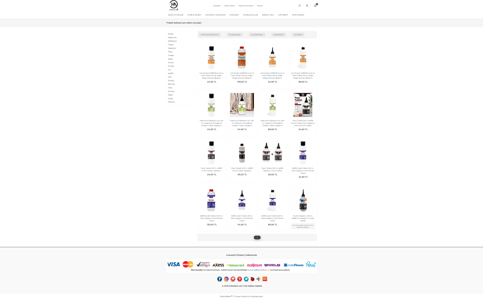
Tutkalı (171, 55)
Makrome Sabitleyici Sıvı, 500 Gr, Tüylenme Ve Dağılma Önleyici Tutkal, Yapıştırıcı (272, 123)
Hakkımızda (251, 255)
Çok (169, 77)
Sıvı (169, 70)
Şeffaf (170, 73)
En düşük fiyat (234, 35)
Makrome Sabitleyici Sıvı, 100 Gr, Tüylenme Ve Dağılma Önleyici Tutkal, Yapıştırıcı (211, 123)
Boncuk (171, 84)
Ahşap (170, 34)
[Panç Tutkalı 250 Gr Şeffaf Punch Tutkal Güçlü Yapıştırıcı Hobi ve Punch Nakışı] (303, 105)
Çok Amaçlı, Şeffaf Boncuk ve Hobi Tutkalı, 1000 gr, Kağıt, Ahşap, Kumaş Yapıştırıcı (242, 75)
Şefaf (170, 59)
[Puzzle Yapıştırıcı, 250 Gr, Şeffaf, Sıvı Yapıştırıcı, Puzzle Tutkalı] (303, 200)
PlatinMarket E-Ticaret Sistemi (234, 296)
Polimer (171, 102)
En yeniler (298, 35)
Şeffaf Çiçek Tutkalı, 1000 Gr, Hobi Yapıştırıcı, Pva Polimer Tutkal (211, 218)
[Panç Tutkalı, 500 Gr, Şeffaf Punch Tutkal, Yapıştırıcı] (242, 153)
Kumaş (171, 91)
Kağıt (170, 95)
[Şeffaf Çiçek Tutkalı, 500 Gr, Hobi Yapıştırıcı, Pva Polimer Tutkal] (272, 200)
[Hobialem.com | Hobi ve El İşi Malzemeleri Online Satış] (172, 10)
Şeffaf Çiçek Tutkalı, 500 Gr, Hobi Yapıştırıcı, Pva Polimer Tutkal (272, 218)
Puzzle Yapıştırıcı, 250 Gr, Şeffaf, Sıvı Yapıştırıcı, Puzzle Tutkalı (303, 218)
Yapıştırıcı (172, 48)
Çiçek (170, 98)
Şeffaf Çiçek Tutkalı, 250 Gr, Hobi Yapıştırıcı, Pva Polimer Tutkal (242, 218)
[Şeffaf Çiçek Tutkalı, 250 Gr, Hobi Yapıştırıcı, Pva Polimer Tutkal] (242, 200)
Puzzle (171, 66)
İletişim (240, 255)
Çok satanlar (278, 35)
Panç (170, 52)
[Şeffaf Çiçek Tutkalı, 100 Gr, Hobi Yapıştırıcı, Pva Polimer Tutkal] (303, 153)
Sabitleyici (172, 41)
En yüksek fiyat (257, 35)
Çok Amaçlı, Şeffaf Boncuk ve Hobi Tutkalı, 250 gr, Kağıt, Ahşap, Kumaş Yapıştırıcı (272, 75)
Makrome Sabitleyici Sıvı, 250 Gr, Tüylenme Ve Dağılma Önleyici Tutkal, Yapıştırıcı (242, 123)
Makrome (172, 37)
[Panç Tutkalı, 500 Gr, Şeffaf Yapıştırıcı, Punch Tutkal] (272, 153)
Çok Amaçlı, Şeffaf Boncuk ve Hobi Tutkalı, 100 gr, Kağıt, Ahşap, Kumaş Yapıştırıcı (211, 75)
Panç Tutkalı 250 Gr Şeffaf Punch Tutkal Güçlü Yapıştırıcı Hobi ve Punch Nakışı (303, 123)
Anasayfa (231, 255)
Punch (171, 62)
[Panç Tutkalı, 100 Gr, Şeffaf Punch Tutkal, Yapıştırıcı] (211, 153)
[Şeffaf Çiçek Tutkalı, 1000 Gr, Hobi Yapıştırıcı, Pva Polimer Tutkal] (211, 200)
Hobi (170, 88)
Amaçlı (171, 80)
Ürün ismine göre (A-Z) (209, 35)
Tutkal (170, 45)
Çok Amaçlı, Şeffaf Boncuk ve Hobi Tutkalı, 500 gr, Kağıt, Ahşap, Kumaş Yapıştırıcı (303, 75)
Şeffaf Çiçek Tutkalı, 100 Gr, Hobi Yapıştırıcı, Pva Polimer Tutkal (303, 170)
